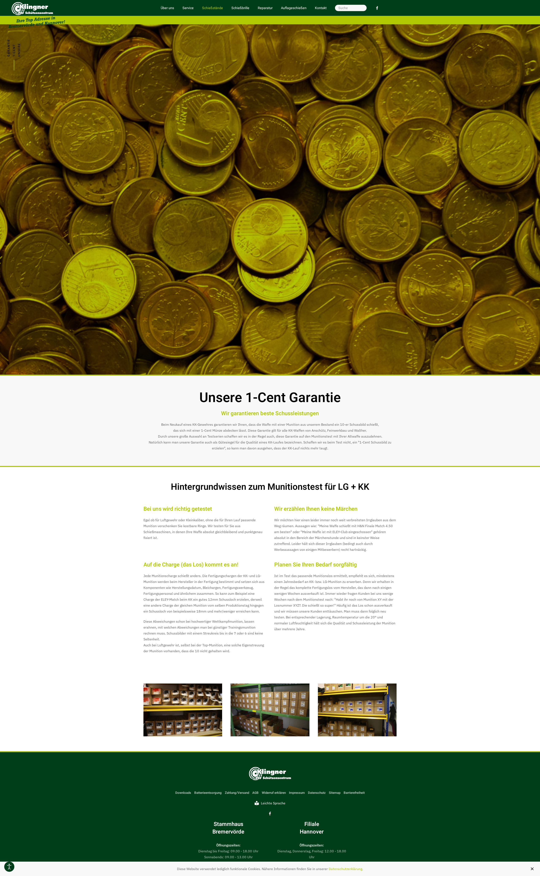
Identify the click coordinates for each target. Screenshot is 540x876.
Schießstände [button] (212, 8)
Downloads (183, 792)
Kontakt (321, 8)
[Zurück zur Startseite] (36, 15)
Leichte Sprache (273, 803)
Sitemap (334, 792)
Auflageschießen (293, 8)
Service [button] (188, 8)
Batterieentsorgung (208, 792)
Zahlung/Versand (237, 792)
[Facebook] (377, 8)
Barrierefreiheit (354, 792)
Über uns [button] (167, 8)
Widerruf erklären (274, 792)
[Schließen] (532, 868)
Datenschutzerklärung (345, 869)
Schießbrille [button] (240, 8)
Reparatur (265, 8)
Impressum (297, 792)
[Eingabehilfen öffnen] (9, 867)
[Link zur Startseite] (270, 774)
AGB (255, 792)
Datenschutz (317, 792)
